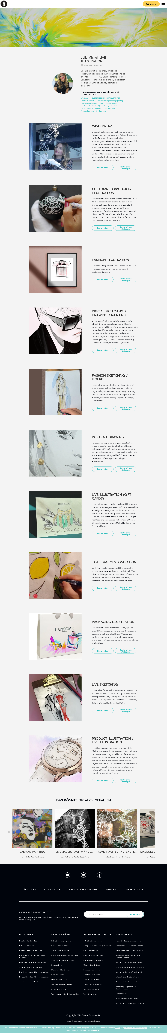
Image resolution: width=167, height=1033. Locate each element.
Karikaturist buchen (93, 955)
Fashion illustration (87, 101)
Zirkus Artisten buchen (63, 960)
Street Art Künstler (93, 979)
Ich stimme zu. (94, 1030)
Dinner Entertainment (126, 982)
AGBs (69, 1021)
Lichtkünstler (57, 975)
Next (158, 832)
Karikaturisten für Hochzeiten (34, 972)
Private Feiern (58, 989)
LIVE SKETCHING (110, 108)
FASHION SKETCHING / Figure (92, 103)
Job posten (151, 4)
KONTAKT (112, 889)
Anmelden (135, 914)
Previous (9, 832)
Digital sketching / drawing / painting (110, 101)
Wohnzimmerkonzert (61, 984)
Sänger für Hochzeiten (30, 967)
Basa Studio (134, 889)
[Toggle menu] (163, 4)
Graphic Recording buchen (97, 946)
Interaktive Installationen (128, 977)
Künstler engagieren (61, 941)
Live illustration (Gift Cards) (90, 106)
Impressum (78, 1021)
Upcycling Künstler (93, 965)
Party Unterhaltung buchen (64, 955)
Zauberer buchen (60, 950)
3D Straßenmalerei (93, 941)
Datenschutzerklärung (92, 1021)
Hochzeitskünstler (28, 941)
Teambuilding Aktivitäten (128, 941)
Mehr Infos (102, 167)
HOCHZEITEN (26, 934)
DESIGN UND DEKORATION (98, 934)
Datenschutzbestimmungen (135, 1027)
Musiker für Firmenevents (129, 962)
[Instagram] (84, 879)
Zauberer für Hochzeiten (32, 982)
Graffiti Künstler (92, 975)
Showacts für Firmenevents (129, 946)
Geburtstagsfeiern (60, 979)
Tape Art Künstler (93, 984)
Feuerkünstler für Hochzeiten (34, 977)
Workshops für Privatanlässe (66, 994)
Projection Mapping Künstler (130, 967)
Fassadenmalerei (92, 970)
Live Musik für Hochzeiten (32, 962)
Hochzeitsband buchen (30, 950)
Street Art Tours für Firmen (130, 1003)
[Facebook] (100, 879)
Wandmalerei (90, 994)
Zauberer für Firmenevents (129, 950)
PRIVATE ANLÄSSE (60, 934)
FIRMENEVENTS (124, 934)
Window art (85, 98)
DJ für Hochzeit (27, 946)
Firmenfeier (121, 994)
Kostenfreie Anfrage (126, 167)
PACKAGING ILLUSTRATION (91, 108)
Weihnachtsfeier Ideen (127, 998)
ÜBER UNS (30, 889)
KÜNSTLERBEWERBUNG (83, 889)
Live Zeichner (91, 950)
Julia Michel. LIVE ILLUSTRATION (93, 59)
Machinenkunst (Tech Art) (129, 972)
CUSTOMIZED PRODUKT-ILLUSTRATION (106, 98)
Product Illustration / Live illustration (93, 111)
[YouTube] (67, 879)
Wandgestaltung (92, 989)
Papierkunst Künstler (94, 960)
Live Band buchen (60, 946)
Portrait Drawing (111, 103)
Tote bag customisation (111, 106)
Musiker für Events (61, 970)
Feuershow (56, 965)
